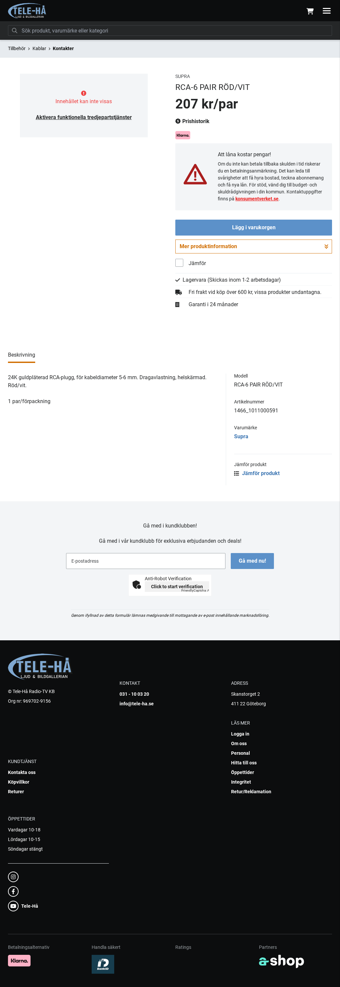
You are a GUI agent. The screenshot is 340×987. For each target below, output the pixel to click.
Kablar (39, 48)
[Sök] (14, 30)
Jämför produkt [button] (260, 473)
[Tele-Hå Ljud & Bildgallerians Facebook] (56, 891)
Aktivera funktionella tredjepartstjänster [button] (84, 117)
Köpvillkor (18, 782)
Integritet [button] (241, 782)
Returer (16, 791)
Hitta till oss (244, 762)
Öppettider (242, 772)
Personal (240, 753)
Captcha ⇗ (195, 590)
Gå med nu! (252, 561)
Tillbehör (17, 48)
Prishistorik (195, 121)
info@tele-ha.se (137, 703)
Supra (241, 436)
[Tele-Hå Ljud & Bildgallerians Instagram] (56, 877)
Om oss (239, 743)
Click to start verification (177, 586)
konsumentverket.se (257, 198)
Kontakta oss (22, 772)
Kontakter (63, 48)
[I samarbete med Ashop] (281, 961)
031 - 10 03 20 (134, 694)
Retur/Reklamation (251, 791)
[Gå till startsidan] (27, 11)
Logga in (240, 734)
